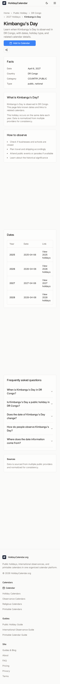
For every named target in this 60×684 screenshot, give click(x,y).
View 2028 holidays (46, 297)
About (5, 655)
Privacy (6, 671)
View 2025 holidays (46, 254)
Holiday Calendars (11, 593)
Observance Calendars (13, 598)
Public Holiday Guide (12, 624)
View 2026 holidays (46, 269)
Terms (5, 676)
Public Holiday (20, 13)
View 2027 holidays (46, 283)
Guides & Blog (9, 650)
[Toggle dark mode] (47, 3)
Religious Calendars (12, 604)
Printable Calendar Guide (14, 635)
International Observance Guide (18, 629)
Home (7, 13)
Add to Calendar (21, 43)
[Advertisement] (30, 196)
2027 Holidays (13, 16)
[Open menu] (55, 3)
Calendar (10, 588)
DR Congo (36, 13)
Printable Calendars (12, 609)
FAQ (4, 660)
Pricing (5, 665)
